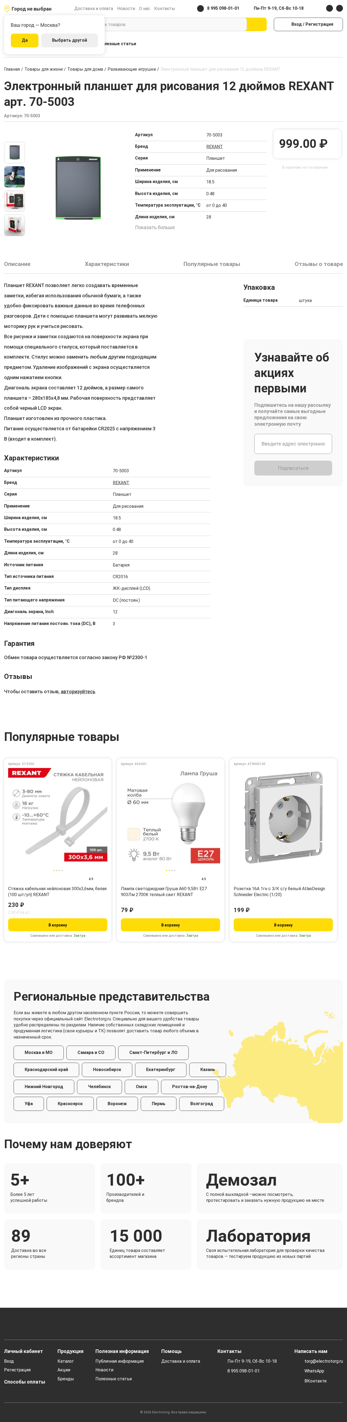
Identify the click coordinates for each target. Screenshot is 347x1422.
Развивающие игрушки (132, 69)
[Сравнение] (316, 44)
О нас (144, 8)
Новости (126, 8)
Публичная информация (119, 1361)
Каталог (65, 1361)
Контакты (164, 8)
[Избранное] (328, 44)
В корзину (58, 925)
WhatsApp (314, 1371)
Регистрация (17, 1369)
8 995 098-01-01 (243, 1371)
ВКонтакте (315, 1381)
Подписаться (293, 468)
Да (25, 40)
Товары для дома (85, 69)
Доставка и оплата (93, 8)
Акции (63, 1369)
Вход (9, 1361)
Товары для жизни (43, 69)
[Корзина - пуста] (340, 44)
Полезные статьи (117, 43)
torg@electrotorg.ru (323, 1361)
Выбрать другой (69, 40)
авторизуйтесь (78, 691)
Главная (12, 69)
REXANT (214, 146)
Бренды (65, 1378)
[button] (14, 135)
